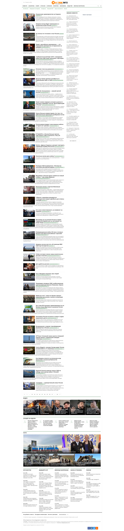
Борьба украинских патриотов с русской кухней (72, 41)
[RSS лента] (97, 528)
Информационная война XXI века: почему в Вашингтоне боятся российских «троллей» (49, 232)
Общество (69, 5)
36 (57, 394)
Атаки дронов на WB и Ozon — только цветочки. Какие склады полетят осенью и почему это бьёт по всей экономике (73, 111)
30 (49, 394)
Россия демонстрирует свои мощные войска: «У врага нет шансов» (50, 125)
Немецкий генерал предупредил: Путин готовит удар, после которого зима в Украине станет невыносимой (73, 124)
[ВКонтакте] (91, 528)
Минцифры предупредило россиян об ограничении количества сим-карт (76, 500)
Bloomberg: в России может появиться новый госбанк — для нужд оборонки (50, 176)
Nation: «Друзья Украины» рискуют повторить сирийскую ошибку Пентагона (50, 145)
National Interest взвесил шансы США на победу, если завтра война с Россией (48, 371)
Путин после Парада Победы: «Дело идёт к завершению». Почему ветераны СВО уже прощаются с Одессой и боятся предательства (46, 485)
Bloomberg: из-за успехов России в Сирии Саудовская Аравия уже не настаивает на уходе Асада (48, 221)
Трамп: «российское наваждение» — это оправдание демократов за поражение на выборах (49, 46)
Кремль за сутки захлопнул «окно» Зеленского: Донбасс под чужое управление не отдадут (73, 97)
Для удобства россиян (42, 264)
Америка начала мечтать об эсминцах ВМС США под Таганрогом (49, 245)
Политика (56, 5)
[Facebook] (89, 528)
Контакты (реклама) (52, 514)
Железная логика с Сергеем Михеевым (48, 186)
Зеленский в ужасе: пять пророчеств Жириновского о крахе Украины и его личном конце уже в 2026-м (45, 493)
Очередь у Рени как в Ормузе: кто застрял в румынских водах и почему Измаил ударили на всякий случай (72, 53)
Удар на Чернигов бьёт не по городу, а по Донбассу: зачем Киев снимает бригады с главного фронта (73, 36)
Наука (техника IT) (59, 8)
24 (34, 394)
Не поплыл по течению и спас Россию (47, 33)
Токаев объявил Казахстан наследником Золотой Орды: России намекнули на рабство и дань (30, 492)
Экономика (63, 5)
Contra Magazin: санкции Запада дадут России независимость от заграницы (50, 348)
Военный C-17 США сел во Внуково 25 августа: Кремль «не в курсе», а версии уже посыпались (73, 130)
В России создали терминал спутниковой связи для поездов (78, 487)
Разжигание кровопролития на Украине (48, 14)
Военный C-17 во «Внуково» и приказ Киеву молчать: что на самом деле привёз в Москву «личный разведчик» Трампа (72, 104)
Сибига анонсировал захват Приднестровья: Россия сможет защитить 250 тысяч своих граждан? (46, 509)
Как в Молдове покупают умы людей (47, 273)
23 (32, 394)
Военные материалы (79, 5)
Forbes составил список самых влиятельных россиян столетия (49, 254)
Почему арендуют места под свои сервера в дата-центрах (92, 491)
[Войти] (100, 6)
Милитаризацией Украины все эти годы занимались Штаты (30, 505)
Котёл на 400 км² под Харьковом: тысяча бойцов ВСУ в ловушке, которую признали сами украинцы (64, 423)
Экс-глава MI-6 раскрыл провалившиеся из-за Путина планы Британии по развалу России (50, 306)
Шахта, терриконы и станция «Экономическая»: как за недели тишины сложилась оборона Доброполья (73, 46)
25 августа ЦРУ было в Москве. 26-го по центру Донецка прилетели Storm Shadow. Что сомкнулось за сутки (72, 24)
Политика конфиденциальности (63, 522)
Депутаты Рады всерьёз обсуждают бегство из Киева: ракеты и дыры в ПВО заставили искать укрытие (94, 423)
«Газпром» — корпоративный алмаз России (49, 383)
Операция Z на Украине (35, 8)
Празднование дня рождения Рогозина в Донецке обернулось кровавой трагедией (30, 499)
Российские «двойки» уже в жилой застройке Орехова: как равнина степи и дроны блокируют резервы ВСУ (73, 118)
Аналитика (31, 5)
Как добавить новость (28, 514)
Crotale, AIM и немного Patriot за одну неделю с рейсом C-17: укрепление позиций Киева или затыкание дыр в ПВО (73, 59)
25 (37, 394)
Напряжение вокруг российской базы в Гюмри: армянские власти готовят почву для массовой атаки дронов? (46, 501)
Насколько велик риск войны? (45, 156)
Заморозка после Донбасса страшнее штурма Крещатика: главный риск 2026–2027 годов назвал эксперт (73, 17)
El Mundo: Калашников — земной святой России (48, 91)
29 (47, 394)
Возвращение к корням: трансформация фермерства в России (48, 327)
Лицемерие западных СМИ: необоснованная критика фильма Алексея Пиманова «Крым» (49, 284)
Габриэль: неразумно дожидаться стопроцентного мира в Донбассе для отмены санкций (50, 199)
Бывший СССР (50, 8)
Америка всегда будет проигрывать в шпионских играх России (47, 24)
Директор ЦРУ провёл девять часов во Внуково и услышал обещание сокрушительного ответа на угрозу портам (72, 78)
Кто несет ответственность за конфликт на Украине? (49, 210)
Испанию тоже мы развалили (45, 69)
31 (52, 394)
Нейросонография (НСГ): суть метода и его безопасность (92, 497)
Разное (65, 8)
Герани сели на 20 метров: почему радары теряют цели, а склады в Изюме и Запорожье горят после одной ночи (73, 65)
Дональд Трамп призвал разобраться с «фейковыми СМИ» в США (48, 79)
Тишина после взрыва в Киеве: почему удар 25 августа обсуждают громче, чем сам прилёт (73, 71)
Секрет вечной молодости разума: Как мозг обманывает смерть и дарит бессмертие (77, 482)
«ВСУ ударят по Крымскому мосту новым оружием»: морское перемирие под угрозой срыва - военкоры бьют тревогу (30, 484)
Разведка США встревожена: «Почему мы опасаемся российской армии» (48, 166)
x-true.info (25, 521)
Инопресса (43, 8)
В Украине (49, 5)
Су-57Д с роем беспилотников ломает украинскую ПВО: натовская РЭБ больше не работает (72, 136)
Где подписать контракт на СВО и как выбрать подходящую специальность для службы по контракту (93, 485)
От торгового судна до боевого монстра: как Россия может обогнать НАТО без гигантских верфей (48, 423)
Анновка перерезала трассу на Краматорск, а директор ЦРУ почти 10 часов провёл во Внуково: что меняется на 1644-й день (72, 91)
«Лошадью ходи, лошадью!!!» (92, 479)
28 (44, 394)
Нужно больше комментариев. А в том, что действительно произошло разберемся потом (50, 114)
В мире (37, 5)
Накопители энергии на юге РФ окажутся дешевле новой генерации (78, 493)
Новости (25, 5)
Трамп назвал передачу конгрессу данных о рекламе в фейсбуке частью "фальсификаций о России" (50, 103)
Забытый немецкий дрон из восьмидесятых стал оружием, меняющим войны (77, 475)
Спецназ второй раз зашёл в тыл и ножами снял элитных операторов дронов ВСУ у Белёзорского (72, 30)
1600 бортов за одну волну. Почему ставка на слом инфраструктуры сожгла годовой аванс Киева (73, 84)
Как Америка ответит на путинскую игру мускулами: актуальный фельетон (48, 359)
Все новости (73, 140)
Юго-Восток (25, 8)
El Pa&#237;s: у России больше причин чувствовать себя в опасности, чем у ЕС (48, 134)
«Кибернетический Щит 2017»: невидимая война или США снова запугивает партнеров (50, 57)
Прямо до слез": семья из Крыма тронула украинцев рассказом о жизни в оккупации (49, 296)
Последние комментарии (41, 514)
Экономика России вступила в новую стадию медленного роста (50, 317)
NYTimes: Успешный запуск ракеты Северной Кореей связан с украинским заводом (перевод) (50, 337)
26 (39, 394)
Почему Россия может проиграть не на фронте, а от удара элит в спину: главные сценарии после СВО (29, 476)
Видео (25, 398)
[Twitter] (94, 528)
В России (43, 5)
